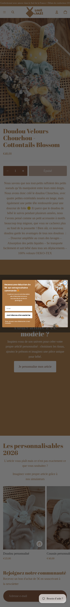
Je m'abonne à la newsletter (19, 315)
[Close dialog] (65, 283)
